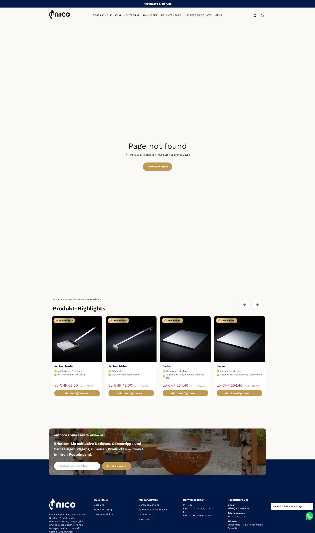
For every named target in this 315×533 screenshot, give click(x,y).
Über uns (99, 505)
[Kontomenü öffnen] (255, 15)
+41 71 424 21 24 (237, 516)
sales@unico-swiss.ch (240, 508)
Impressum (144, 519)
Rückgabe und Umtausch (152, 509)
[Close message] (311, 505)
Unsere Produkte (103, 514)
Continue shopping (157, 166)
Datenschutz (145, 514)
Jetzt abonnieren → (116, 466)
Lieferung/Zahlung (148, 505)
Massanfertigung (103, 509)
